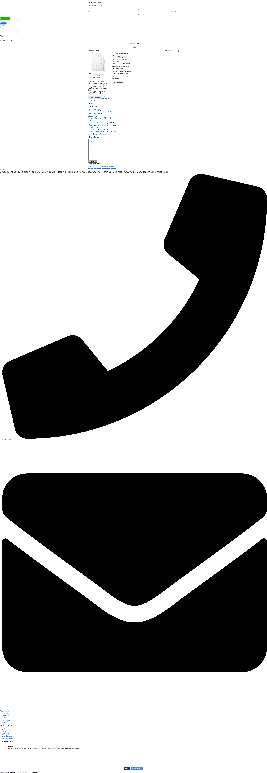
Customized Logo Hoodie (95, 77)
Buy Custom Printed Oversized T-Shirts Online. (102, 126)
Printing (93, 100)
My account (5, 730)
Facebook (93, 5)
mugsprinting (90, 168)
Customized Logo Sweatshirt (119, 59)
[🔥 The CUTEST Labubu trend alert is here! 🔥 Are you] (44, 762)
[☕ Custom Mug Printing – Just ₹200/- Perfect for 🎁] (222, 761)
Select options (99, 75)
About (3, 728)
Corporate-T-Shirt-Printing (92, 166)
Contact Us (176, 11)
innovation (113, 166)
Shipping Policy (6, 735)
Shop (139, 10)
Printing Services (95, 102)
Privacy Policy (5, 733)
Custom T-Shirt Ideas (101, 166)
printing (95, 168)
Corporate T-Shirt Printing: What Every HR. (100, 112)
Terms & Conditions (7, 738)
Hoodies (4, 719)
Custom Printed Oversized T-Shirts (97, 123)
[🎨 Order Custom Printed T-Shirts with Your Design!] (222, 754)
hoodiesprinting (108, 166)
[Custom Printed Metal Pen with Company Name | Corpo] (44, 755)
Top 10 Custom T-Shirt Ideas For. (101, 119)
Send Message (93, 161)
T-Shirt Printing (104, 168)
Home (139, 8)
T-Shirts (140, 11)
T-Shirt (93, 103)
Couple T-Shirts (6, 717)
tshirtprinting (113, 168)
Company (90, 109)
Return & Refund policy (8, 736)
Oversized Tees (142, 13)
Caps (3, 722)
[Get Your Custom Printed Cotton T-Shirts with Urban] (133, 761)
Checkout (4, 731)
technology (109, 168)
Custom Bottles (6, 720)
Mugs (139, 15)
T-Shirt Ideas (99, 168)
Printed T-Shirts (6, 714)
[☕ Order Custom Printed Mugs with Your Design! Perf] (133, 754)
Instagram (99, 5)
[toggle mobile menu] (89, 11)
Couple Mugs (5, 715)
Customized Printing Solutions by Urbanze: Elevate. (102, 132)
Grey (134, 48)
